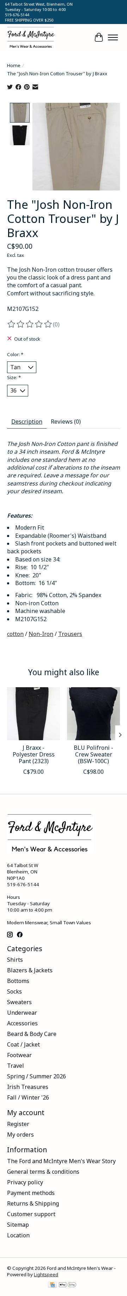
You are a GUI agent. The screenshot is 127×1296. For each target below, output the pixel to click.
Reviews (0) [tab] (66, 421)
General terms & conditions (43, 1172)
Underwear (22, 1013)
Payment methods (31, 1193)
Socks (14, 991)
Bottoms (18, 981)
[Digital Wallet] (67, 1285)
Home (13, 65)
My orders (20, 1134)
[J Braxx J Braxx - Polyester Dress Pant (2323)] (33, 713)
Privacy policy (25, 1182)
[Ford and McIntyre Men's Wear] (31, 37)
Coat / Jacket (23, 1044)
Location (18, 1235)
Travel (15, 1066)
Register (18, 1124)
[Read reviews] (30, 324)
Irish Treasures (27, 1087)
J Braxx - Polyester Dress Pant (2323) (34, 754)
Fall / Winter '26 (28, 1097)
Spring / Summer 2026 (36, 1076)
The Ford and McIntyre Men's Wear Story (61, 1161)
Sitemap (18, 1225)
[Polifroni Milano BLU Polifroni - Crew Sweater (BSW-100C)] (93, 713)
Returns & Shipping (33, 1203)
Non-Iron (41, 634)
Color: (15, 354)
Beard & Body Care (31, 1034)
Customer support (31, 1214)
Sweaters (19, 1002)
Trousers (70, 634)
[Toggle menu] (113, 37)
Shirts (15, 960)
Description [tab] (26, 421)
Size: (14, 377)
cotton (15, 634)
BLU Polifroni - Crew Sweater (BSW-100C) (93, 754)
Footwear (19, 1055)
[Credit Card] (52, 1285)
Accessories (22, 1023)
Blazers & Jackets (30, 970)
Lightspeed (46, 1274)
